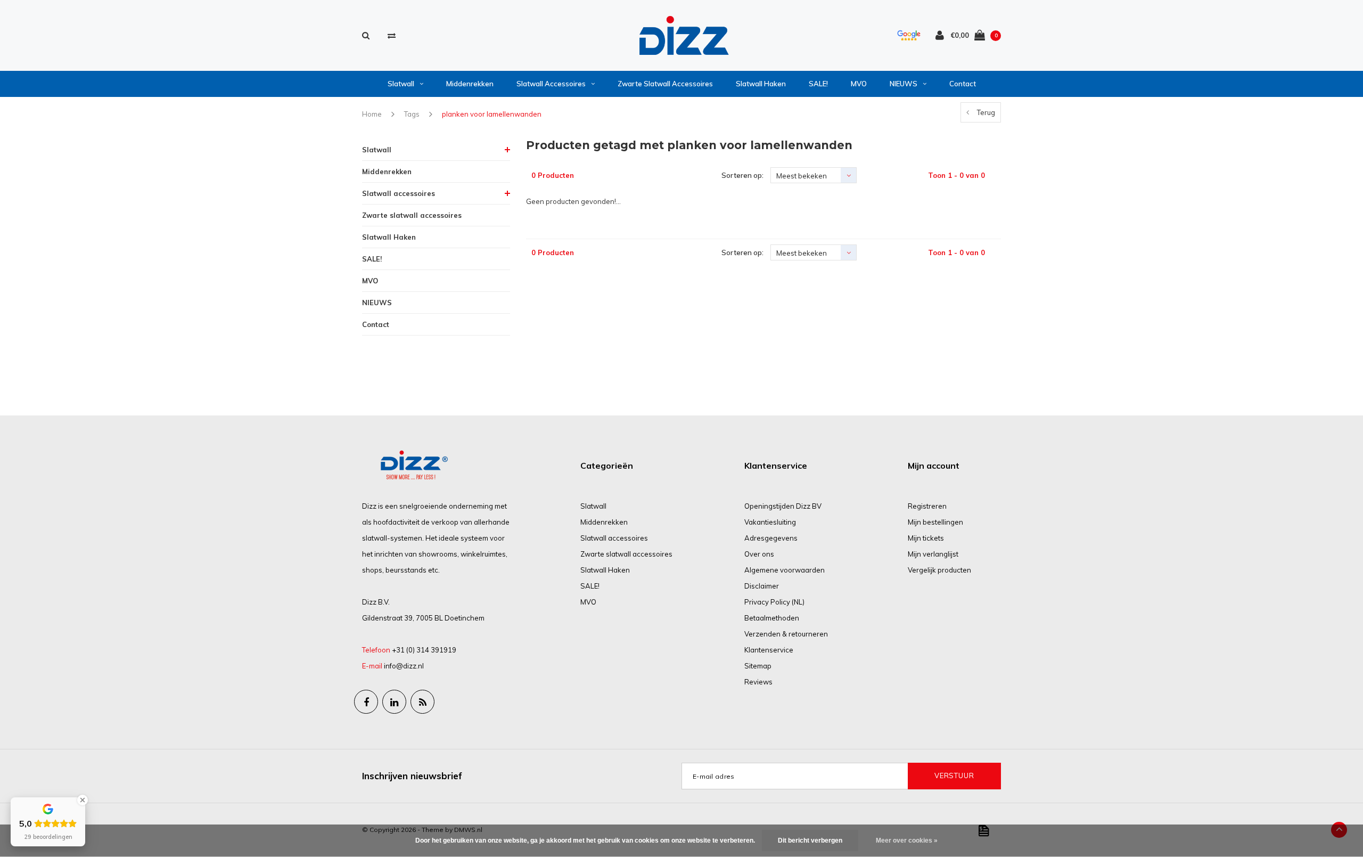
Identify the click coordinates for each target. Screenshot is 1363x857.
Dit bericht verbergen (810, 840)
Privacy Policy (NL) (774, 602)
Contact (962, 83)
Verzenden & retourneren (786, 634)
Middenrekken (470, 83)
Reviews (758, 682)
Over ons (759, 554)
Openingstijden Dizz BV (783, 506)
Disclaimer (761, 586)
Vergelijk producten (939, 570)
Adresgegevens (771, 538)
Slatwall (401, 83)
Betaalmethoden (771, 618)
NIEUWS (903, 83)
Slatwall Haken (761, 83)
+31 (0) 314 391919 (424, 650)
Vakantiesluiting (770, 522)
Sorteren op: (742, 175)
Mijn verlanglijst (933, 554)
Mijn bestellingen (935, 522)
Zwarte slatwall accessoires (665, 83)
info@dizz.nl (404, 666)
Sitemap (757, 666)
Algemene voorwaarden (784, 570)
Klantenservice (768, 650)
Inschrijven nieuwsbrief (412, 775)
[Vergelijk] (392, 35)
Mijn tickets (926, 538)
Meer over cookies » (907, 840)
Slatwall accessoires (551, 83)
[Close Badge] (82, 800)
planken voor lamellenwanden (491, 114)
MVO (859, 83)
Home (372, 114)
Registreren (927, 506)
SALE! (818, 83)
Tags (412, 114)
